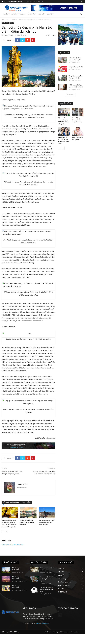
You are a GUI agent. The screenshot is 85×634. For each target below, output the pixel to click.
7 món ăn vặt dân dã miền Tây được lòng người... (46, 579)
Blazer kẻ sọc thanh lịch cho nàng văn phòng (77, 120)
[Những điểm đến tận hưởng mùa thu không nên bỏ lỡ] (28, 512)
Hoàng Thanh (8, 35)
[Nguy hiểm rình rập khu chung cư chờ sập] (62, 78)
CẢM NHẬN (31, 14)
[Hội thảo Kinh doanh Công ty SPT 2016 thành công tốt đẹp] (64, 112)
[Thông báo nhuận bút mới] (34, 569)
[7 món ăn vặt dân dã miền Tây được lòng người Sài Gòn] (34, 579)
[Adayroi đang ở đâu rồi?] (62, 69)
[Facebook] (81, 1)
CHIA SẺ (49, 14)
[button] (80, 14)
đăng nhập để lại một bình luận (12, 544)
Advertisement (64, 632)
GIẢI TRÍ (41, 14)
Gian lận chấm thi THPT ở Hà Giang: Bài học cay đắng (12, 473)
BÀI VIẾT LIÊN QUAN (11, 502)
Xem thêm (70, 95)
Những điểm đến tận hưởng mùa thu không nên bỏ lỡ (27, 522)
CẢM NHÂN (13, 19)
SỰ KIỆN (13, 14)
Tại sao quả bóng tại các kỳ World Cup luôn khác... (47, 589)
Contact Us (74, 632)
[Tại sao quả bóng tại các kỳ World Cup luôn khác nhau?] (34, 589)
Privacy (55, 632)
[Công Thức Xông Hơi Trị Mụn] (78, 131)
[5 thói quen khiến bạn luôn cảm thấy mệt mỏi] (62, 87)
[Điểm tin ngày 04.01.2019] (6, 570)
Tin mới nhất (62, 115)
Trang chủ (5, 19)
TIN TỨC (5, 14)
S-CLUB (22, 14)
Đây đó (12, 22)
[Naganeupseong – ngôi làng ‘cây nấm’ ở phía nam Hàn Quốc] (47, 512)
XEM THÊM (26, 502)
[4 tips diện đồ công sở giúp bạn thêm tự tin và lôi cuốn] (62, 60)
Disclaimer (48, 632)
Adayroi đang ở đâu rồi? (76, 67)
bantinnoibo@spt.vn (43, 623)
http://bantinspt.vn (21, 487)
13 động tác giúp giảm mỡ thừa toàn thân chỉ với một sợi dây (43, 473)
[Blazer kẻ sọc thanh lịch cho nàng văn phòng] (78, 112)
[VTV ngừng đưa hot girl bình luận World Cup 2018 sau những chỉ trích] (64, 131)
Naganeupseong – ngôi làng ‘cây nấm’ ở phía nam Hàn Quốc (46, 522)
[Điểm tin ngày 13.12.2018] (6, 588)
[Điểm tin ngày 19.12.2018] (6, 579)
